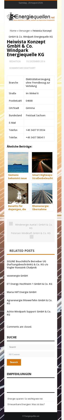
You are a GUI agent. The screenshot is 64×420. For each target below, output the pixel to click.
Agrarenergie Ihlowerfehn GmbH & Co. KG (29, 302)
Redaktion (15, 61)
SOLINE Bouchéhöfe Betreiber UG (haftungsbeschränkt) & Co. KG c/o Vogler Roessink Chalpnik (27, 264)
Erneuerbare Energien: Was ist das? (26, 404)
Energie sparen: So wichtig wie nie (25, 398)
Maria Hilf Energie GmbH (21, 292)
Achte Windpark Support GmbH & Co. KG (29, 313)
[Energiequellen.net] (31, 16)
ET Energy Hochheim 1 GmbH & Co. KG (29, 283)
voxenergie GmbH (17, 275)
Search (14, 362)
